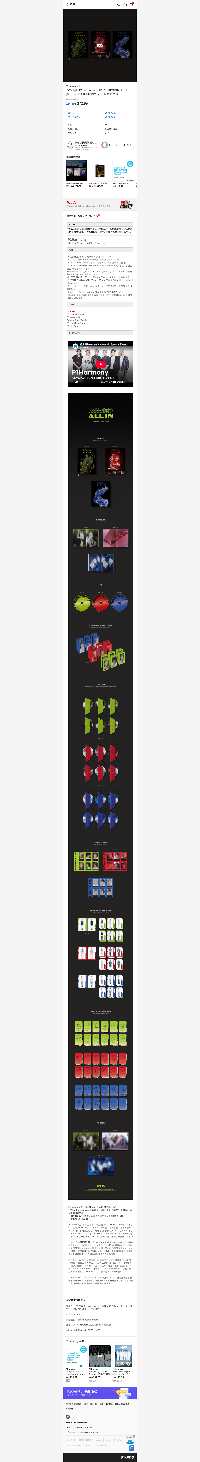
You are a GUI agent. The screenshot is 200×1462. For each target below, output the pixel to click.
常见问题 (93, 1403)
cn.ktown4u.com (91, 1432)
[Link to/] (125, 4)
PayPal (119, 1440)
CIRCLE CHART (86, 1440)
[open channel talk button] (131, 1448)
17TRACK (87, 1445)
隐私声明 (69, 1408)
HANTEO (71, 1440)
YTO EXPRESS (73, 1445)
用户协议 (109, 1403)
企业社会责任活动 (122, 1403)
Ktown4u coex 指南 (74, 1403)
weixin (109, 1440)
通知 (86, 1403)
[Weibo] (68, 1417)
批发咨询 (88, 1427)
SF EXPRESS (101, 1445)
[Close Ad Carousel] (134, 1436)
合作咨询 (78, 1427)
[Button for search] (118, 4)
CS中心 (68, 1427)
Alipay (99, 1440)
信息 (101, 1403)
